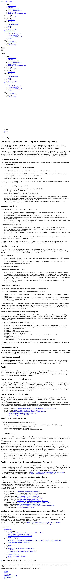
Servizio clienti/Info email (15, 37)
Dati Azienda (7, 577)
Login (5, 579)
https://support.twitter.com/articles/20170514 (28, 494)
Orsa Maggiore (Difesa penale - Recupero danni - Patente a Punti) (26, 532)
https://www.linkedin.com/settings (28, 499)
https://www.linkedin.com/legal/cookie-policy (29, 498)
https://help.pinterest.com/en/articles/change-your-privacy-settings (36, 505)
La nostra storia (12, 6)
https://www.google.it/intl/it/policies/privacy (43, 473)
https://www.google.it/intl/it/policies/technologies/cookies (32, 501)
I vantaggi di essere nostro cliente (17, 13)
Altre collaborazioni (13, 24)
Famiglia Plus (11, 545)
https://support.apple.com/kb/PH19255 (18, 415)
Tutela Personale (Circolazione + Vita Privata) (20, 536)
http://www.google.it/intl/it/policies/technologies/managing (35, 502)
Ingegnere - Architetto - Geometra (17, 556)
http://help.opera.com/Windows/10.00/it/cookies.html (22, 413)
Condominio (11, 550)
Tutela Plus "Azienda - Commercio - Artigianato (21, 548)
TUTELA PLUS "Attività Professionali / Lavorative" (22, 551)
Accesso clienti (12, 44)
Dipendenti (11, 23)
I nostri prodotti (12, 17)
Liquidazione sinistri (13, 35)
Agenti (9, 26)
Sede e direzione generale (15, 34)
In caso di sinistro (12, 29)
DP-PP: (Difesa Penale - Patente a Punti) (19, 534)
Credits (6, 571)
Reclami (10, 38)
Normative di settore (9, 30)
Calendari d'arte (12, 41)
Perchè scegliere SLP (13, 9)
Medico (10, 557)
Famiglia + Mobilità (13, 537)
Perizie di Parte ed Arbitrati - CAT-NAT (18, 542)
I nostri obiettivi (12, 12)
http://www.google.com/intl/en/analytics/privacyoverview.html (47, 472)
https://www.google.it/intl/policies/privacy (43, 524)
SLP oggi (10, 7)
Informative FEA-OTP (10, 575)
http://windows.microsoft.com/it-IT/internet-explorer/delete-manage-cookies (34, 408)
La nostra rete (11, 20)
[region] (35, 113)
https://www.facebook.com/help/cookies (29, 491)
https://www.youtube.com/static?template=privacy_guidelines (43, 522)
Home (6, 131)
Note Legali (7, 574)
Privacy (6, 572)
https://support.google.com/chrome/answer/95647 (27, 410)
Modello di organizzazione (15, 10)
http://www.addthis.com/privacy (26, 507)
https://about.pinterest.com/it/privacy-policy (29, 504)
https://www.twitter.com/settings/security (29, 496)
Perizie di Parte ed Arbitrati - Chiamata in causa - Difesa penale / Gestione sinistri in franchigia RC (34, 540)
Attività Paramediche (13, 554)
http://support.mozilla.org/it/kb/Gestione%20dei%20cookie (29, 411)
